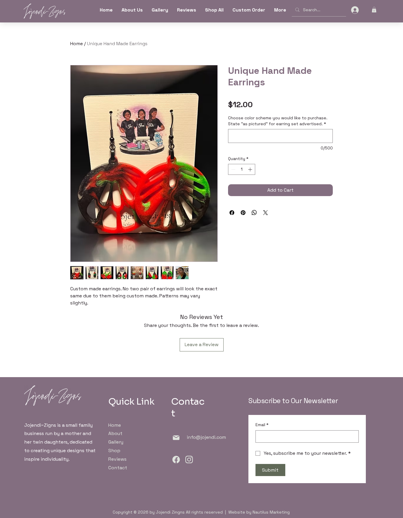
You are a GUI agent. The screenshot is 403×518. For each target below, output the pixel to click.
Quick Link (131, 401)
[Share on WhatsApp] (254, 212)
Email (261, 424)
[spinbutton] (241, 169)
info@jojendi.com (206, 437)
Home (76, 43)
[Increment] (250, 169)
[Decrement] (232, 169)
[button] (374, 9)
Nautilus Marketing (271, 512)
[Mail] (176, 437)
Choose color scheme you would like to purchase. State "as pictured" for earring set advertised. (277, 120)
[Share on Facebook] (231, 212)
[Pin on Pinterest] (243, 212)
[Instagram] (189, 460)
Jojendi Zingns (170, 512)
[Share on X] (265, 212)
